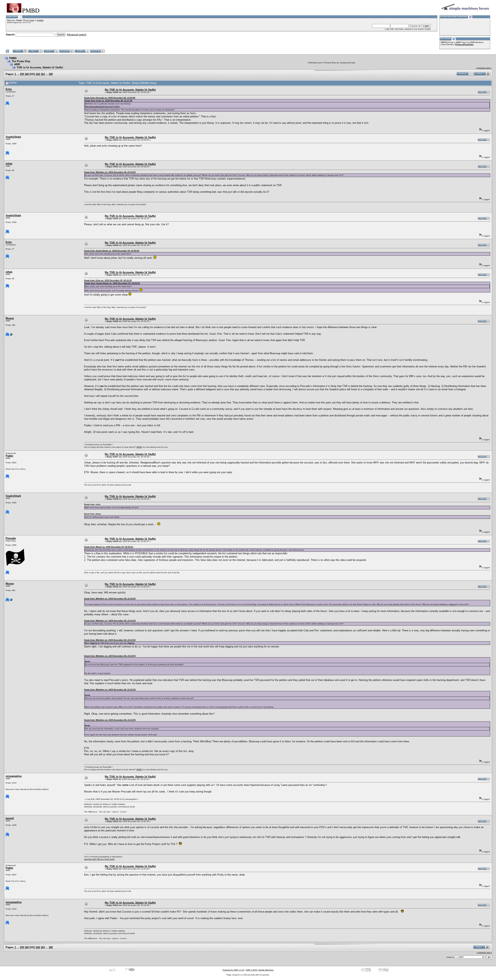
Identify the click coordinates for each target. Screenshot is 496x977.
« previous (480, 68)
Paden (9, 455)
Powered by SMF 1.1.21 (233, 970)
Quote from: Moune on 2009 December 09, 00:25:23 (108, 547)
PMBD (12, 58)
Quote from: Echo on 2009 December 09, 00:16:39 (108, 280)
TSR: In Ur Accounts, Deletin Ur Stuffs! (40, 67)
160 (27, 74)
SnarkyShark (13, 136)
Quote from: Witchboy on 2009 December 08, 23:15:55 (110, 172)
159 (22, 74)
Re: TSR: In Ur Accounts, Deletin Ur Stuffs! (130, 89)
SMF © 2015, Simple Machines (260, 970)
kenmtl (10, 818)
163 (43, 74)
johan (9, 163)
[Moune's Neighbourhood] (11, 335)
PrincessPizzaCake (464, 44)
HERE (139, 447)
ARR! (17, 64)
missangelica (14, 776)
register (40, 20)
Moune (10, 318)
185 (51, 74)
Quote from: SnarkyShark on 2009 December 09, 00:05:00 (111, 251)
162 (38, 74)
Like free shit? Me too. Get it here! (99, 859)
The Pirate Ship (21, 61)
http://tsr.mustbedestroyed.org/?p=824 (102, 106)
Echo (9, 89)
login (32, 20)
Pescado (11, 538)
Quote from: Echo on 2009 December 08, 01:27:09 (108, 101)
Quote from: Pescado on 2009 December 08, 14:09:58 (109, 98)
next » (489, 68)
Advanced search (76, 34)
